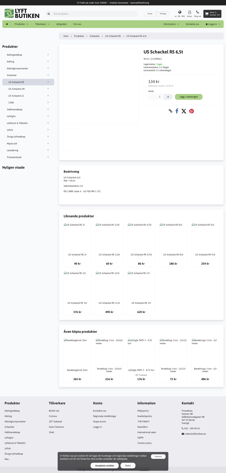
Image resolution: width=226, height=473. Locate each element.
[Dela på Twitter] (183, 111)
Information (170, 24)
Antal (151, 91)
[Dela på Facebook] (176, 111)
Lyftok (10, 130)
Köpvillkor (142, 427)
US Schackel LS (16, 95)
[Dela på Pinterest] (191, 111)
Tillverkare (40, 24)
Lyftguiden (61, 24)
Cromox (53, 416)
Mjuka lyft (12, 143)
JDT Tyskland (55, 421)
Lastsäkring (12, 150)
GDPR (140, 437)
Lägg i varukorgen (189, 96)
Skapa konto (99, 421)
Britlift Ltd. (54, 410)
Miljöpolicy (143, 410)
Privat (150, 14)
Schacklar (12, 75)
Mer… (7, 459)
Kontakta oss (192, 24)
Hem (65, 36)
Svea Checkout (56, 427)
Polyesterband (14, 157)
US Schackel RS (16, 82)
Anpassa (158, 456)
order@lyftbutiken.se (195, 433)
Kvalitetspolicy (144, 416)
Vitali (51, 432)
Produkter (20, 24)
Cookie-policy (144, 443)
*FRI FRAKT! (143, 421)
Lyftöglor (11, 116)
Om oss (77, 24)
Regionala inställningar (104, 416)
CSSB (11, 102)
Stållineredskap (14, 109)
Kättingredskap (14, 54)
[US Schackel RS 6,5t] (7, 174)
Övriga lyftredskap (16, 136)
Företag (163, 14)
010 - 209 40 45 (192, 428)
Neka (128, 465)
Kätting (10, 61)
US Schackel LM (16, 89)
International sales (146, 432)
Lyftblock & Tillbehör (17, 123)
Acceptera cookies (104, 465)
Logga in (212, 24)
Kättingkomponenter (17, 68)
